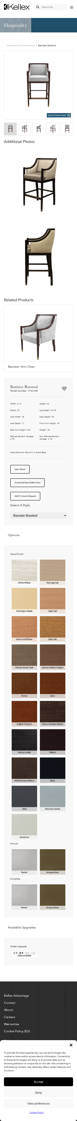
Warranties (11, 1024)
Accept (38, 1081)
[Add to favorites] (64, 389)
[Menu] (71, 7)
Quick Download (57, 115)
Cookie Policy (36, 1112)
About (8, 1010)
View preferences (38, 1103)
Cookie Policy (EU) (17, 1031)
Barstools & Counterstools (21, 45)
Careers (9, 1017)
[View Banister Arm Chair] (38, 338)
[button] (71, 1045)
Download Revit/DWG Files (27, 482)
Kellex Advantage (16, 996)
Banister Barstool (47, 45)
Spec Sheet (20, 469)
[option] (38, 85)
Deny (38, 1092)
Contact (9, 1003)
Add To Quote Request (25, 496)
